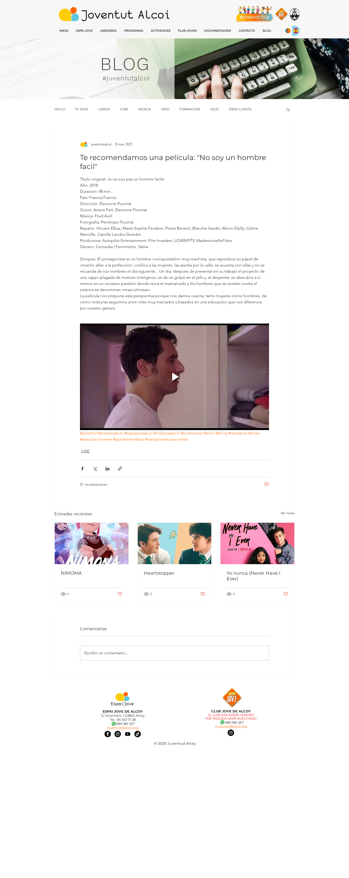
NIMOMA (71, 573)
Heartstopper (159, 573)
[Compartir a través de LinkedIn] (107, 468)
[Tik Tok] (137, 734)
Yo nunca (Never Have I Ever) (253, 576)
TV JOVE (81, 109)
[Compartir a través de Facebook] (82, 468)
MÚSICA (144, 109)
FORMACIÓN (190, 109)
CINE (124, 109)
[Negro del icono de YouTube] (127, 734)
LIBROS (104, 109)
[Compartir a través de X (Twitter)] (94, 468)
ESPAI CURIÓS (240, 109)
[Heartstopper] (175, 543)
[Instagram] (231, 733)
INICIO (59, 109)
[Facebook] (107, 734)
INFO (165, 109)
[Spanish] (296, 31)
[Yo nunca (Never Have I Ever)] (257, 543)
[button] (288, 109)
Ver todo (288, 513)
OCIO (214, 109)
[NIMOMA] (92, 543)
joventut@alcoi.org (123, 728)
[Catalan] (288, 31)
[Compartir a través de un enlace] (120, 468)
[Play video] (174, 377)
